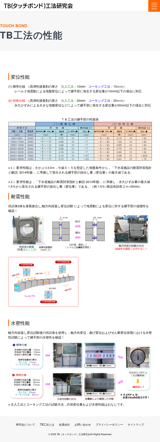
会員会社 (64, 424)
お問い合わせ (83, 424)
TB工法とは (47, 424)
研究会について (25, 424)
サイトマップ (136, 424)
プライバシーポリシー (109, 424)
